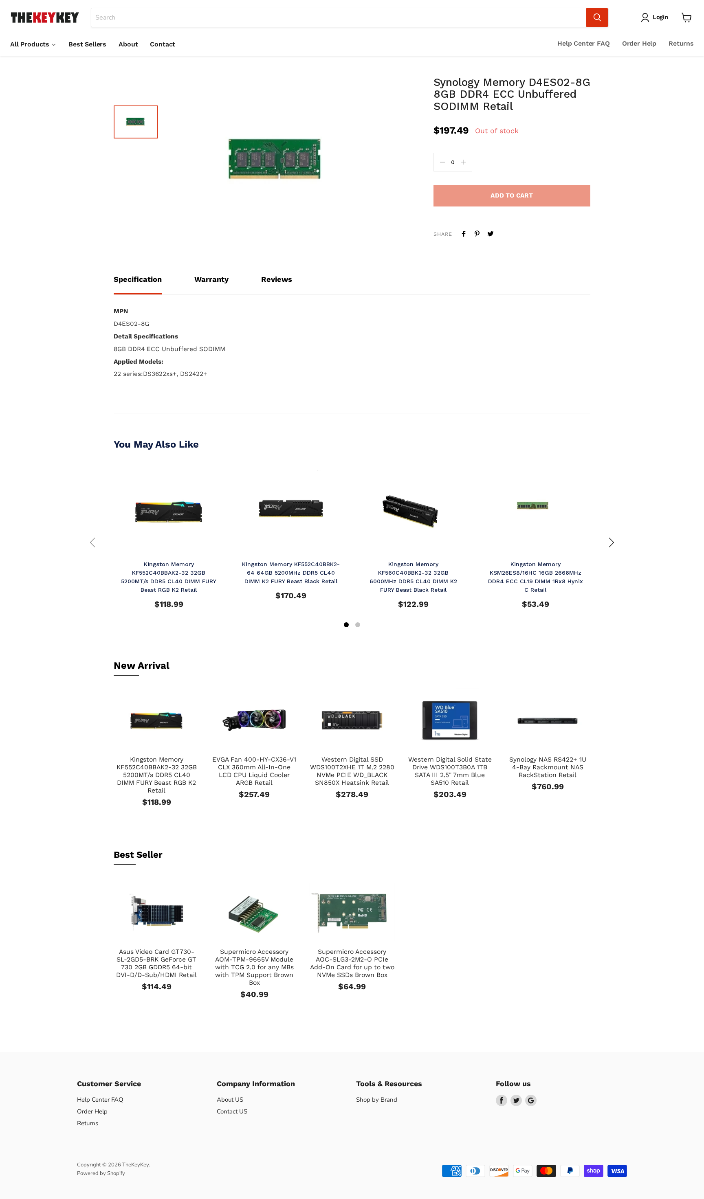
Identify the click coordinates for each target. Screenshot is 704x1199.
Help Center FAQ (583, 43)
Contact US (232, 1111)
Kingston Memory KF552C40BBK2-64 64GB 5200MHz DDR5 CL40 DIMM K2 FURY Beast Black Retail (291, 572)
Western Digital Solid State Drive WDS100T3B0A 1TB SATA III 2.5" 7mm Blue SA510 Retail (450, 770)
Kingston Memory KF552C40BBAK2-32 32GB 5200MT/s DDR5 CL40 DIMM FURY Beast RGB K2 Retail (157, 774)
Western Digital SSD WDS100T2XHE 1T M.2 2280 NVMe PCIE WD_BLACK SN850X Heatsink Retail (352, 770)
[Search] (597, 17)
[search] (338, 17)
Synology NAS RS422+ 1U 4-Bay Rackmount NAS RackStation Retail (547, 767)
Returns (681, 43)
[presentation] (92, 542)
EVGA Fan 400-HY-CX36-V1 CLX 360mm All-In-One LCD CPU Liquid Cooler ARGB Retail (254, 770)
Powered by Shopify (101, 1173)
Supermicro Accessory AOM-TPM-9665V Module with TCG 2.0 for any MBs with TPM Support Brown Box (254, 967)
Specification (138, 279)
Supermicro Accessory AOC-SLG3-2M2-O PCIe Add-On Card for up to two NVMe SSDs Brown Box (352, 963)
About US (230, 1100)
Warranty (211, 279)
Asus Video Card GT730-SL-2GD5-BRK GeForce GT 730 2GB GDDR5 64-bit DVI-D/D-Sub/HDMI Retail (156, 963)
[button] (346, 625)
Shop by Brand (376, 1100)
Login (660, 17)
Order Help (639, 43)
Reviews (276, 279)
